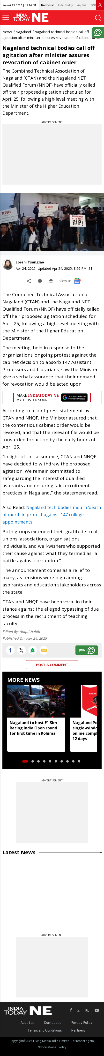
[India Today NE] (32, 17)
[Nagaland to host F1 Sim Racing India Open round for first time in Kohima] (36, 701)
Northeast (47, 5)
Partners (78, 1030)
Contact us (52, 1023)
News (7, 31)
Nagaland (23, 31)
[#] (32, 650)
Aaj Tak (81, 5)
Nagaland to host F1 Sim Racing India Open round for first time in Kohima (33, 728)
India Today (65, 5)
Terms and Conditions (45, 1030)
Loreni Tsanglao (30, 262)
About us (28, 1023)
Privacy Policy (81, 1023)
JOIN (82, 650)
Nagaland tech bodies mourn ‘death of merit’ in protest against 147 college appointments (51, 514)
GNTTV (95, 5)
